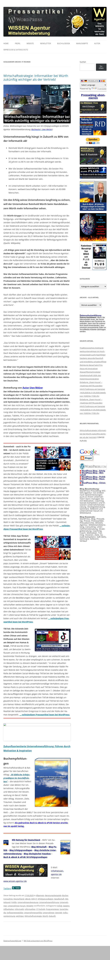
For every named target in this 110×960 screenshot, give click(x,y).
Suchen (83, 62)
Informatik (19, 909)
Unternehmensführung (49, 902)
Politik (14, 902)
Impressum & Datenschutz (15, 50)
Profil (17, 43)
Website (30, 43)
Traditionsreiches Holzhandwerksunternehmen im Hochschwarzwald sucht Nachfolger (93, 351)
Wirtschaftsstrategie (33, 916)
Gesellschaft (59, 899)
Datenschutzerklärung (12, 941)
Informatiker (30, 909)
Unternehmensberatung (27, 902)
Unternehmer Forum (16, 905)
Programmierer (52, 909)
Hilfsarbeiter (8, 909)
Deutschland (18, 899)
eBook (28, 899)
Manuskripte (82, 43)
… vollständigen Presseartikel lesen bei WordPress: (44, 714)
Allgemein (40, 895)
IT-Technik (40, 909)
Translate (101, 88)
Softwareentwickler (15, 912)
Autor (97, 43)
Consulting (8, 899)
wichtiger (20, 916)
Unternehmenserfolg (33, 912)
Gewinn (66, 905)
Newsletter (45, 43)
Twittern (7, 888)
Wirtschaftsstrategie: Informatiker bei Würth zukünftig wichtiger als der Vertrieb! (35, 77)
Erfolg (59, 905)
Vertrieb (58, 912)
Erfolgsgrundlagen (45, 899)
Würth (45, 916)
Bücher (65, 895)
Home (6, 43)
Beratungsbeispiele (53, 895)
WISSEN (29, 905)
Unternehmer (48, 912)
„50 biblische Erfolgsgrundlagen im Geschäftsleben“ (16, 778)
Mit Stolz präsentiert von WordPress (38, 941)
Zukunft (52, 916)
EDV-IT (34, 899)
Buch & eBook (63, 43)
